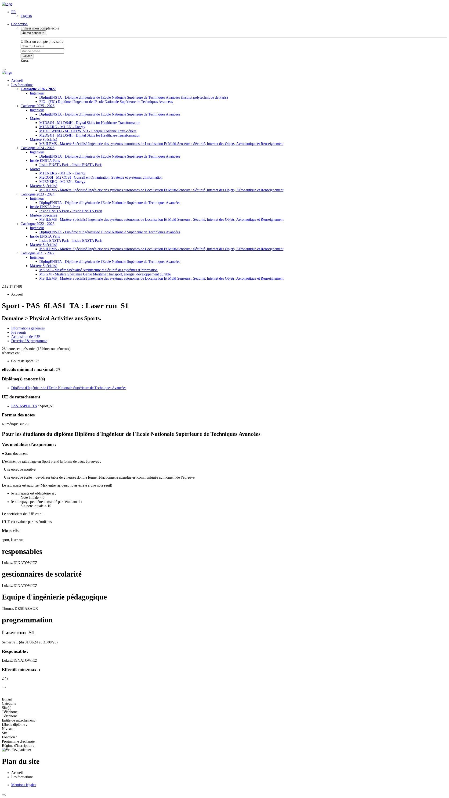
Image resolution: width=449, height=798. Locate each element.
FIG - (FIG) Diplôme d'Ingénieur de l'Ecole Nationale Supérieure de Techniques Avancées (106, 102)
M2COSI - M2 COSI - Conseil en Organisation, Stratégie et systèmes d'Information (101, 177)
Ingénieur (37, 93)
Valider (27, 56)
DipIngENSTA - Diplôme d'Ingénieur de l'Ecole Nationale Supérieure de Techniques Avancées (109, 114)
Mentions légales (23, 785)
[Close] (4, 687)
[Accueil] (7, 4)
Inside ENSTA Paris (45, 160)
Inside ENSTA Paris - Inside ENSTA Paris (70, 165)
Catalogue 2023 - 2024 (37, 194)
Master (35, 118)
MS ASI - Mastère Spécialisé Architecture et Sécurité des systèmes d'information (98, 270)
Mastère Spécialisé (43, 139)
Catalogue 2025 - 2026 (37, 106)
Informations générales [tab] (28, 328)
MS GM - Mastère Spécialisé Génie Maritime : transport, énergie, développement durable (105, 274)
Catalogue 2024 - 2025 (37, 148)
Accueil (17, 81)
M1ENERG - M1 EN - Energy (62, 127)
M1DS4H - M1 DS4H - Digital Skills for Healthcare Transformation (89, 123)
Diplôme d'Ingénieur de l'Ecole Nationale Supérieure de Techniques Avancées (68, 388)
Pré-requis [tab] (18, 332)
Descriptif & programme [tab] (29, 341)
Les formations (22, 85)
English (26, 16)
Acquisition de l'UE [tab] (25, 337)
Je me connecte (33, 33)
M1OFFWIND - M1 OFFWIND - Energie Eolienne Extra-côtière (88, 131)
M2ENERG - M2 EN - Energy (62, 182)
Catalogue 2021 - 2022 (37, 253)
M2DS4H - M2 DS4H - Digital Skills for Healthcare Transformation (89, 135)
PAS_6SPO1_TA (24, 406)
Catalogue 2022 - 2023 (37, 224)
